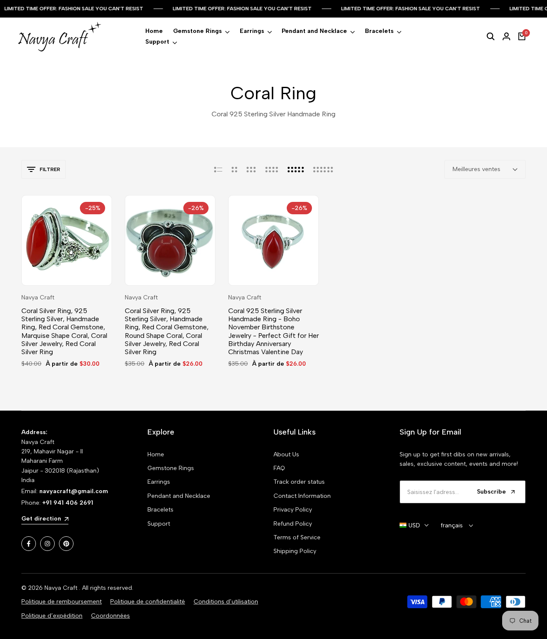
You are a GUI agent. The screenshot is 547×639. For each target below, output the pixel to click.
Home (155, 454)
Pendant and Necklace (178, 496)
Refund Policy (293, 523)
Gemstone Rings (170, 468)
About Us (286, 454)
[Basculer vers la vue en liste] (218, 169)
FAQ (279, 468)
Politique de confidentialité (147, 601)
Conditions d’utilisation (226, 601)
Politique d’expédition (51, 615)
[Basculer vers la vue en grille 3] (251, 169)
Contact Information (302, 496)
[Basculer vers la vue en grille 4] (271, 169)
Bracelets (160, 509)
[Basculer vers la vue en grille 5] (295, 169)
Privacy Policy (293, 509)
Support (158, 523)
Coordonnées (110, 615)
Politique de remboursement (61, 601)
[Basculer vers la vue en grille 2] (234, 169)
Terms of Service (297, 537)
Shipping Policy (295, 551)
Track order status (299, 481)
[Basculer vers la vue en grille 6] (323, 169)
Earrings (158, 481)
